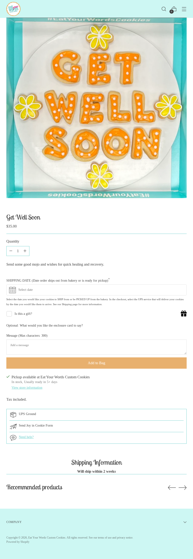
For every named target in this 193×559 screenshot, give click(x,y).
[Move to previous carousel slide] (172, 488)
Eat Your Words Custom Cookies (46, 537)
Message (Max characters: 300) (27, 335)
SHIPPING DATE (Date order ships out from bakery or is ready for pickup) (58, 280)
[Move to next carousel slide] (183, 487)
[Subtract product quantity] (25, 251)
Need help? (26, 437)
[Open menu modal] (184, 9)
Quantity (12, 241)
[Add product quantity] (11, 251)
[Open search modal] (164, 9)
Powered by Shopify (17, 541)
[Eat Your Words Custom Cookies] (13, 9)
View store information (27, 387)
